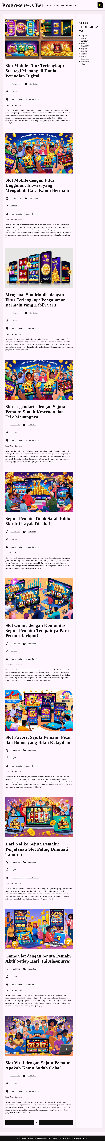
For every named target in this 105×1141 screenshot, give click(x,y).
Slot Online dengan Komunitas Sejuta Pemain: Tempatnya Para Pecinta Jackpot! (37, 630)
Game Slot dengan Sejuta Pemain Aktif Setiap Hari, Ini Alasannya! (38, 958)
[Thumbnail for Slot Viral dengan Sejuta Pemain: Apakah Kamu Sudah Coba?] (39, 1036)
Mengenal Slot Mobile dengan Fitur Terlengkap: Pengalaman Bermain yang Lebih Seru (35, 299)
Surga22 (84, 56)
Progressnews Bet (22, 5)
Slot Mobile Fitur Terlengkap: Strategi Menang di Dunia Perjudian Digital (34, 70)
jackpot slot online (32, 99)
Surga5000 (85, 46)
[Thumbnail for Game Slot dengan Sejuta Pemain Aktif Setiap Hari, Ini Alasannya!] (39, 929)
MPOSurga (85, 61)
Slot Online (33, 84)
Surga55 (84, 54)
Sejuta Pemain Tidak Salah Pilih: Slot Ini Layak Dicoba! (38, 521)
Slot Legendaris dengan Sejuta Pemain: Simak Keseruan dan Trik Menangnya (35, 411)
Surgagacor (85, 59)
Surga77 (84, 48)
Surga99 (84, 51)
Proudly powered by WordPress (63, 1138)
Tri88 (83, 64)
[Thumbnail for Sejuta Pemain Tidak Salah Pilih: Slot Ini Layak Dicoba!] (39, 492)
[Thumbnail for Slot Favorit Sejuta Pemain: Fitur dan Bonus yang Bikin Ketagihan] (39, 710)
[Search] (100, 5)
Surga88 (84, 36)
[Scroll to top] (100, 1132)
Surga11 (84, 38)
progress (14, 91)
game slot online (17, 99)
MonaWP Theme (82, 1138)
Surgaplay (84, 41)
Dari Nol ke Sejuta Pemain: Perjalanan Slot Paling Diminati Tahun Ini (36, 849)
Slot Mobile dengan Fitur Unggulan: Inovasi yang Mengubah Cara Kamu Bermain (37, 185)
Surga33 (84, 43)
